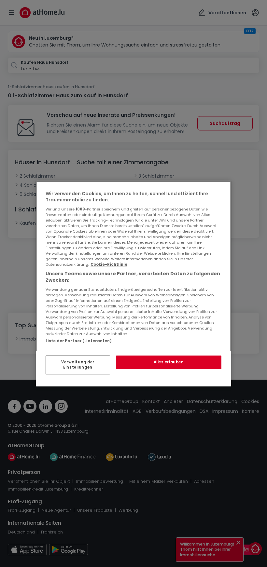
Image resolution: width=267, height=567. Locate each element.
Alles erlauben (169, 362)
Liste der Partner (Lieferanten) (79, 340)
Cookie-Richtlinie (109, 264)
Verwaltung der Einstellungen (77, 364)
